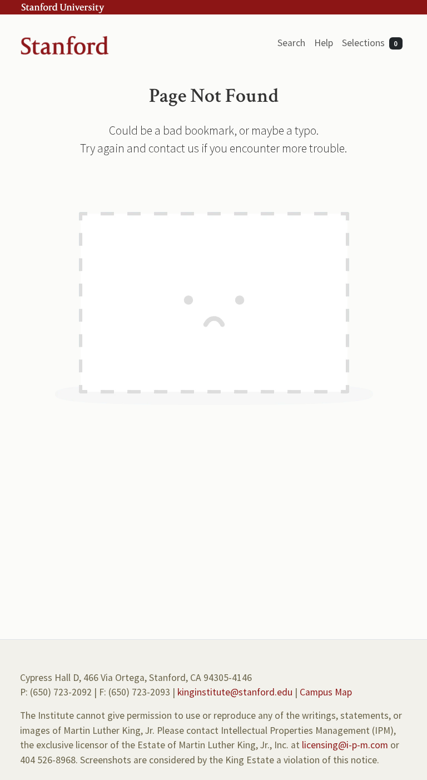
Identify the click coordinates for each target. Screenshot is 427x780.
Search (291, 43)
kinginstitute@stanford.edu (234, 692)
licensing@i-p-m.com (345, 745)
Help (323, 43)
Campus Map (326, 692)
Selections (370, 43)
